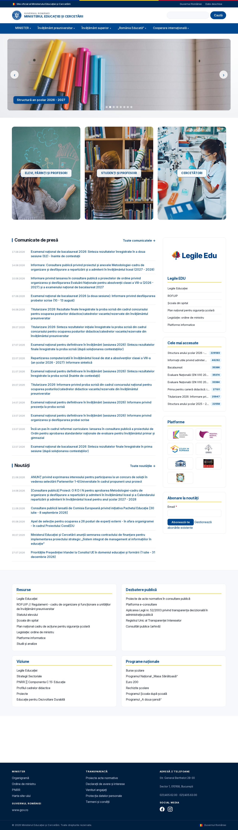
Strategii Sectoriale (29, 676)
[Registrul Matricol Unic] (208, 434)
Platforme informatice (181, 325)
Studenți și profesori (119, 173)
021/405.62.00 (168, 795)
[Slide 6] (124, 107)
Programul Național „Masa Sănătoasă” (152, 676)
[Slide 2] (110, 107)
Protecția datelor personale (104, 796)
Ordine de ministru (24, 784)
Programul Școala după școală (146, 694)
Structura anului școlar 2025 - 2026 (188, 404)
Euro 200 (132, 682)
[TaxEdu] (180, 478)
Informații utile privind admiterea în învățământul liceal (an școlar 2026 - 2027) (188, 360)
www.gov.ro (20, 810)
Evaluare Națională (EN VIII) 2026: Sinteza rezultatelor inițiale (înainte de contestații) (188, 375)
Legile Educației (178, 288)
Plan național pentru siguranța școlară (191, 310)
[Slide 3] (114, 107)
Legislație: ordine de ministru (186, 317)
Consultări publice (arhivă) (143, 626)
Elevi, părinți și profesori (46, 173)
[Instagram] (170, 809)
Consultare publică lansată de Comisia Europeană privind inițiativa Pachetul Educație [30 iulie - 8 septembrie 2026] (92, 510)
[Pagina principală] (17, 15)
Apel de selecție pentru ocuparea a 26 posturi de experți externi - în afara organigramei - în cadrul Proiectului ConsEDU (92, 523)
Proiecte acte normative (102, 778)
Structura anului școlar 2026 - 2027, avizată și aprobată (187, 353)
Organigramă (20, 778)
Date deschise (213, 3)
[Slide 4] (117, 107)
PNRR (16, 790)
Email (171, 506)
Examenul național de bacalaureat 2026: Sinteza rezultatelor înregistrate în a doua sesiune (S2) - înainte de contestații (88, 254)
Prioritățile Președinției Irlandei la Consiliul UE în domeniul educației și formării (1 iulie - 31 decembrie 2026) (93, 554)
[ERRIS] (208, 449)
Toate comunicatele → (139, 240)
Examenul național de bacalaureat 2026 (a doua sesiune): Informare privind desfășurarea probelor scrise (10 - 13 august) (93, 298)
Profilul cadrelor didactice (33, 688)
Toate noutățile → (142, 466)
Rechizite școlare (137, 688)
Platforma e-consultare (141, 604)
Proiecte (22, 694)
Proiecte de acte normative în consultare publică (158, 599)
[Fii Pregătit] (208, 463)
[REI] (180, 434)
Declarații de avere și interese (105, 784)
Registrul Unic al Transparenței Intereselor (153, 620)
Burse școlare (135, 670)
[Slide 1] (107, 107)
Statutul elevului (27, 615)
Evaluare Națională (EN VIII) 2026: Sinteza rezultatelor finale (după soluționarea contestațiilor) (188, 382)
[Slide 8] (131, 107)
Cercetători (191, 173)
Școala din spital (178, 303)
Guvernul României (191, 3)
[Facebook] (162, 809)
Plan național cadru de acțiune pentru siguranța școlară (53, 626)
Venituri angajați (96, 790)
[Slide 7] (128, 107)
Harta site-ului (21, 796)
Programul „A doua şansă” (144, 699)
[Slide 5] (121, 107)
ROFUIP (173, 296)
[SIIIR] (180, 463)
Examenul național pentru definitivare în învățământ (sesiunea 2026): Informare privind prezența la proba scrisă (91, 404)
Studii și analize (27, 644)
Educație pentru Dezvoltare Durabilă (41, 699)
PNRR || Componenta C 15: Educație (41, 682)
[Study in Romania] (180, 449)
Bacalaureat (175, 367)
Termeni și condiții (98, 802)
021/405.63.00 (188, 795)
